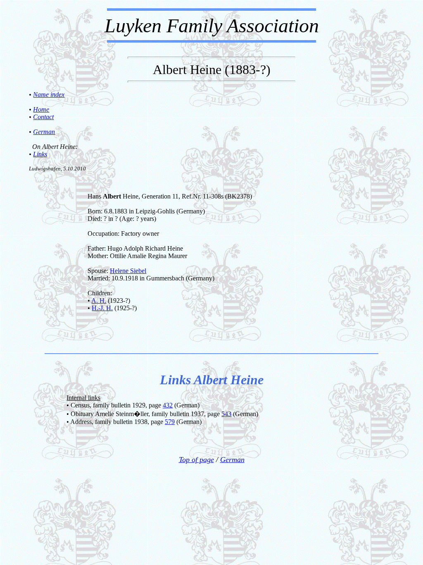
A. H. (98, 300)
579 (170, 421)
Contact (43, 116)
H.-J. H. (102, 307)
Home (41, 109)
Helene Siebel (128, 270)
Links (40, 154)
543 (226, 413)
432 (168, 405)
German (44, 131)
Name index (48, 94)
